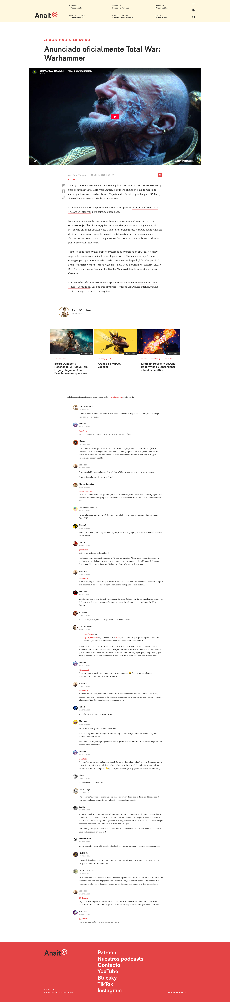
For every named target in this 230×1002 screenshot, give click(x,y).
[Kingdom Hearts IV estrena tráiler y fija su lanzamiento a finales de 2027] (158, 341)
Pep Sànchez (79, 175)
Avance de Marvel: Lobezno (109, 365)
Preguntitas (162, 8)
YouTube (108, 971)
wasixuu (83, 911)
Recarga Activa (120, 8)
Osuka (82, 542)
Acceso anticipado (122, 17)
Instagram (110, 990)
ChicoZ (82, 525)
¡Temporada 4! (77, 17)
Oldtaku (83, 721)
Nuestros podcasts (120, 958)
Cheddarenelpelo (88, 507)
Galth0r (84, 852)
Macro (83, 441)
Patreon (107, 952)
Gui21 (82, 806)
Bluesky (107, 977)
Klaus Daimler (86, 483)
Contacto (109, 965)
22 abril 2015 (85, 409)
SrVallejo (85, 789)
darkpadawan (85, 626)
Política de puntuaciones (58, 992)
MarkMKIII (84, 591)
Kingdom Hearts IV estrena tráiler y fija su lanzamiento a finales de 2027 (158, 367)
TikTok (105, 984)
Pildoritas (161, 17)
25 (160, 175)
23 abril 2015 (84, 778)
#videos (72, 179)
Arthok (82, 423)
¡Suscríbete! (76, 8)
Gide (81, 775)
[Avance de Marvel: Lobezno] (115, 341)
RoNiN (82, 706)
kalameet (83, 612)
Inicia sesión (116, 397)
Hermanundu (85, 838)
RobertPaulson (87, 870)
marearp (83, 464)
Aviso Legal (51, 989)
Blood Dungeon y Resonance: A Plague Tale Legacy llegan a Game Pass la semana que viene (71, 368)
